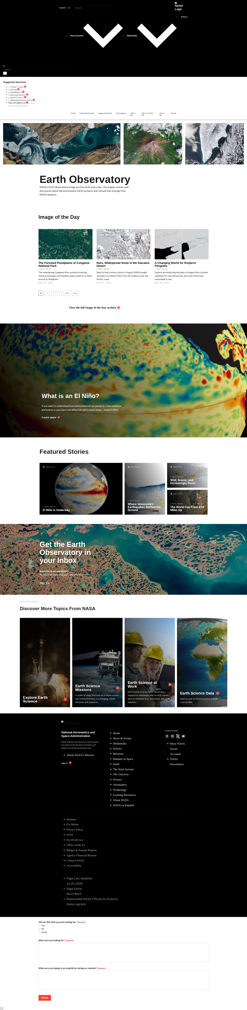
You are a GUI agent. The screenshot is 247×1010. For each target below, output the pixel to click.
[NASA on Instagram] (172, 736)
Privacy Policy (85, 575)
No (42, 929)
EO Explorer (121, 113)
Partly (44, 932)
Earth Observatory (87, 113)
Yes (43, 925)
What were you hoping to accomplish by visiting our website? (72, 968)
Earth (73, 113)
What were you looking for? (56, 940)
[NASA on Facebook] (167, 736)
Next (75, 293)
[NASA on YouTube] (183, 736)
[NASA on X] (178, 736)
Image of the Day (105, 113)
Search (173, 113)
